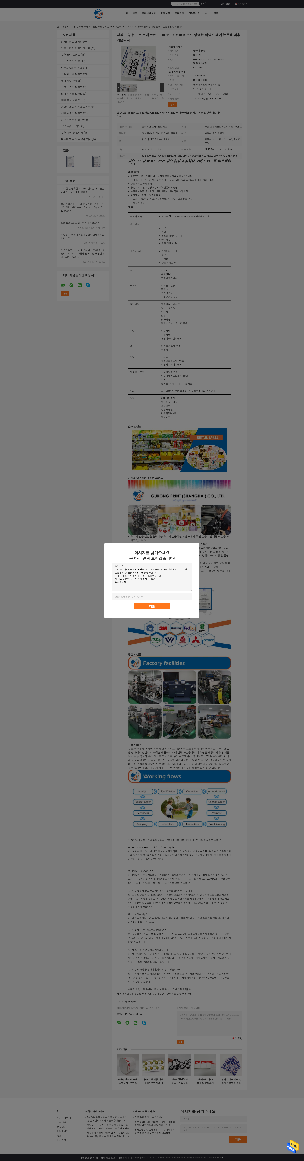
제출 (152, 606)
